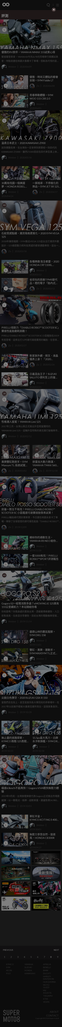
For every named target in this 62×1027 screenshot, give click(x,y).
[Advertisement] (31, 33)
